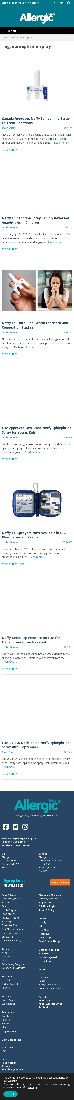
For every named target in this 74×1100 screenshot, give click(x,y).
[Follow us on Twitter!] (16, 826)
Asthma (43, 969)
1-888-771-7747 (21, 845)
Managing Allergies (50, 895)
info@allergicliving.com (23, 838)
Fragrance (44, 933)
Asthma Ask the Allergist (51, 988)
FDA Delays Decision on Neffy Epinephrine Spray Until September (37, 710)
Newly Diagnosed (11, 910)
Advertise (44, 1000)
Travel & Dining (46, 910)
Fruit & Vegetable (10, 933)
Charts (5, 1027)
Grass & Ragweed (48, 957)
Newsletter (7, 980)
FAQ (4, 1051)
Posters (6, 987)
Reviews (6, 1023)
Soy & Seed (7, 936)
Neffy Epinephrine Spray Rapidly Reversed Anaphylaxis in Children (37, 185)
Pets (41, 926)
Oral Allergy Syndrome (13, 929)
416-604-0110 (17, 841)
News (4, 952)
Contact (43, 1007)
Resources (8, 976)
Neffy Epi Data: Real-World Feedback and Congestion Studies (37, 290)
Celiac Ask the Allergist (13, 967)
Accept (10, 1093)
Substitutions (8, 1003)
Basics (5, 906)
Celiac (5, 949)
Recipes (6, 996)
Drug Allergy (45, 937)
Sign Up (60, 882)
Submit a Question (12, 1069)
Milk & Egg (7, 921)
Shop (4, 1043)
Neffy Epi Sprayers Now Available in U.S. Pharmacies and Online (37, 500)
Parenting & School (48, 898)
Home (5, 37)
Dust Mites (44, 929)
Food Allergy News (13, 564)
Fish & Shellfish (9, 925)
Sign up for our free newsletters (20, 2)
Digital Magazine (11, 1039)
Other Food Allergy (11, 940)
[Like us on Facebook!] (6, 826)
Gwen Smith (8, 127)
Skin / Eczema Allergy (49, 941)
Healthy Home (46, 922)
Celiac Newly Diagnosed (14, 964)
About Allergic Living (50, 1003)
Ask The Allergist (47, 906)
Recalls (5, 1016)
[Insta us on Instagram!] (25, 826)
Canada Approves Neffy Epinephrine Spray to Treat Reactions (37, 86)
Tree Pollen (44, 953)
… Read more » (60, 142)
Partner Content (10, 983)
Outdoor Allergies (49, 949)
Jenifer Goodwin (11, 227)
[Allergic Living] (37, 18)
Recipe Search (9, 1000)
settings (32, 1087)
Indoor (42, 918)
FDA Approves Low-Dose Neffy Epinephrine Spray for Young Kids (37, 395)
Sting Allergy (45, 961)
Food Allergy (9, 149)
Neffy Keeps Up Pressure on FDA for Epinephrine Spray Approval (37, 605)
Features (6, 902)
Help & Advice (46, 902)
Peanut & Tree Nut (11, 917)
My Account (7, 1047)
